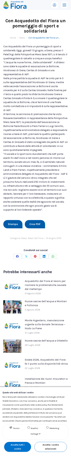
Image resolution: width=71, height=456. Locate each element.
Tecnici (16, 428)
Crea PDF (34, 224)
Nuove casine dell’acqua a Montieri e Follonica (46, 303)
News (24, 238)
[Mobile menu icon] (64, 5)
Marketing (54, 428)
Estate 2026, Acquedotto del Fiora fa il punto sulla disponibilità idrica (46, 361)
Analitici (34, 428)
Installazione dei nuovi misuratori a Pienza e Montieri (46, 380)
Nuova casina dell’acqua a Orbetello (46, 340)
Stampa (13, 224)
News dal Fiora (35, 238)
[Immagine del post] (12, 286)
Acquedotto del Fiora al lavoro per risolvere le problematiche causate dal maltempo (45, 285)
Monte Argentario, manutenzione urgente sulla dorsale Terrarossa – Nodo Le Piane (45, 324)
